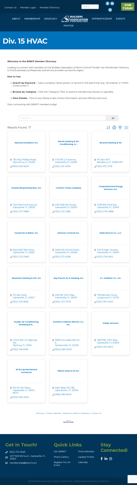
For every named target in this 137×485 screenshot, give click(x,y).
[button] (108, 127)
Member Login (28, 8)
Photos (68, 25)
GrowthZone (103, 481)
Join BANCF (60, 451)
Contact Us (10, 8)
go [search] (113, 118)
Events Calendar (53, 413)
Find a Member (86, 451)
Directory (40, 413)
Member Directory (50, 8)
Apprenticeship (102, 19)
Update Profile (86, 457)
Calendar (83, 462)
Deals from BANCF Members (76, 413)
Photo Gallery (61, 457)
